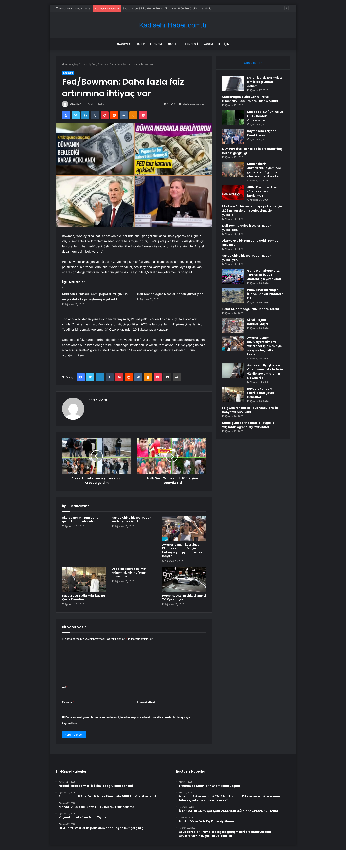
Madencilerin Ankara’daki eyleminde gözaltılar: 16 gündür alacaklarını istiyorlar (264, 170)
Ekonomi (156, 44)
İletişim (224, 44)
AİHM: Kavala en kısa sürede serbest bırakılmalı (262, 191)
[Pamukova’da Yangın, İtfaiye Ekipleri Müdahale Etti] (233, 295)
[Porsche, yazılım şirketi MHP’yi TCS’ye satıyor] (184, 579)
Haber (140, 44)
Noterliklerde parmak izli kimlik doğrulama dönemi (265, 82)
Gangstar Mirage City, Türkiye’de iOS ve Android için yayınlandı (264, 275)
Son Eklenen (253, 63)
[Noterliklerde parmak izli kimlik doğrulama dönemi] (233, 83)
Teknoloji (190, 44)
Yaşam (208, 44)
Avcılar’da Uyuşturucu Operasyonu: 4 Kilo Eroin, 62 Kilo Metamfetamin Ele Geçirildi (265, 371)
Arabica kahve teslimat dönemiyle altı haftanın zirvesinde (129, 572)
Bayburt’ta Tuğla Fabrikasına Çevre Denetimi (83, 597)
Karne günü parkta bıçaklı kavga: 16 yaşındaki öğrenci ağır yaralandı (248, 425)
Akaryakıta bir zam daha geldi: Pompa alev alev (80, 519)
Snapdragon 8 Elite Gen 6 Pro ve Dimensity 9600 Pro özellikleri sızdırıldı (250, 99)
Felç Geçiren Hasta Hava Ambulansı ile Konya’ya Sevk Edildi (250, 410)
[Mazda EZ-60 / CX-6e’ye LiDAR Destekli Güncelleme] (233, 117)
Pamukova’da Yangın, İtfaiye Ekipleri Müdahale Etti (265, 294)
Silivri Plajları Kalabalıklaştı (257, 322)
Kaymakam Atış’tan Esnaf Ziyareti (261, 133)
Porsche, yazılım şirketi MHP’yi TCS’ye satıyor (184, 597)
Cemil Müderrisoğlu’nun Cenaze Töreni (250, 309)
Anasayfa (123, 44)
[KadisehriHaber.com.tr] (173, 25)
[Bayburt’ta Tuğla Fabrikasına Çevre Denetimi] (84, 579)
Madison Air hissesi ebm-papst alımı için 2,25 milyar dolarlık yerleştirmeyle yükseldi (252, 210)
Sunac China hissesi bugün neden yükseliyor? (131, 519)
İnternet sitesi (146, 702)
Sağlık (173, 44)
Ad (65, 687)
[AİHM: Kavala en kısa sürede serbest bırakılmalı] (233, 192)
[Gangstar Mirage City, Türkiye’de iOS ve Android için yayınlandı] (233, 276)
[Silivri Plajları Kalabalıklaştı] (233, 325)
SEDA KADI (75, 104)
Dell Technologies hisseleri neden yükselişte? (170, 294)
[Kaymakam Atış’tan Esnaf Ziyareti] (233, 136)
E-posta (68, 702)
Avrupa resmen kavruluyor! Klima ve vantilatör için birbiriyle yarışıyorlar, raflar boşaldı (182, 550)
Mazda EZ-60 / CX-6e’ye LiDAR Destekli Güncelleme (155, 8)
